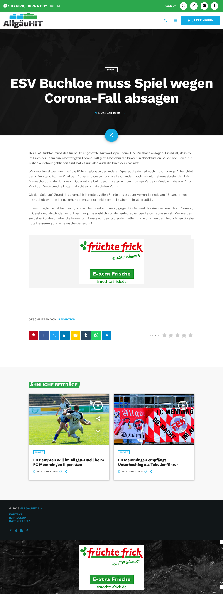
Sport (111, 69)
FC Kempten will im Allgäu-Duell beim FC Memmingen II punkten (68, 462)
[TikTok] (194, 6)
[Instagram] (204, 6)
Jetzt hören (200, 20)
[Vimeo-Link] (23, 20)
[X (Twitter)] (183, 6)
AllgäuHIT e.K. (31, 508)
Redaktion (66, 319)
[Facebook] (214, 6)
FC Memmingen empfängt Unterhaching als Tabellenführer (148, 462)
